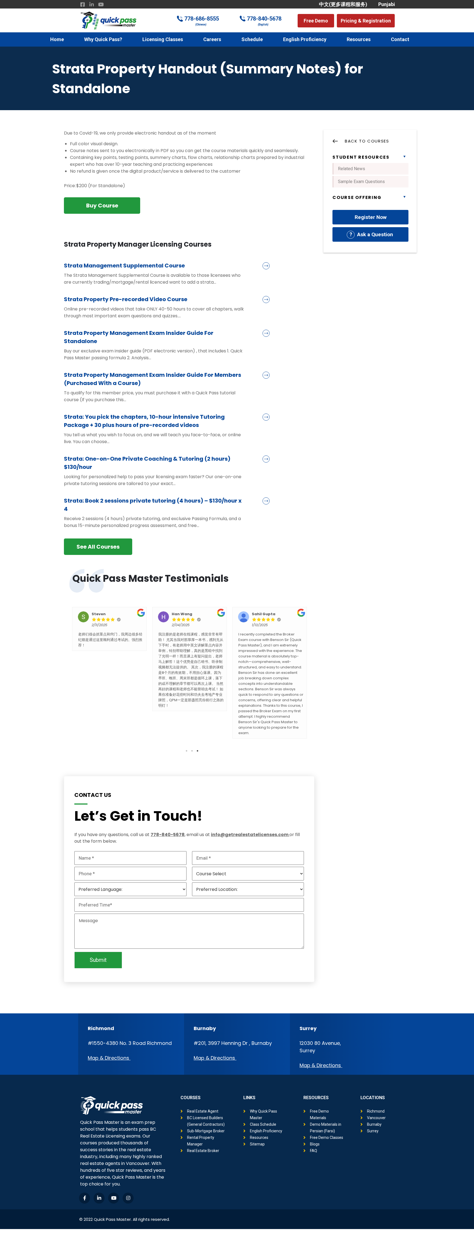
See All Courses (98, 547)
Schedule (252, 39)
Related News (351, 168)
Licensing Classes (162, 39)
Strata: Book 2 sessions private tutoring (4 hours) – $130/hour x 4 (153, 505)
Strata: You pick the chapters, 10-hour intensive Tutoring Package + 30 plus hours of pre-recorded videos (144, 421)
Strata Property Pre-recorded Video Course (125, 299)
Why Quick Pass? (103, 39)
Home (57, 39)
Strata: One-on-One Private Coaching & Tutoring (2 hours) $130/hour (147, 463)
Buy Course (102, 205)
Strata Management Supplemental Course (124, 265)
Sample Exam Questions (361, 181)
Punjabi (386, 4)
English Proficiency (304, 39)
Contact (400, 39)
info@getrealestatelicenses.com (250, 834)
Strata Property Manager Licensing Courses (137, 244)
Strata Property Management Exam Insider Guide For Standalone (138, 337)
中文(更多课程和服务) (343, 4)
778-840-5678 (264, 18)
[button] (316, 20)
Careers (212, 39)
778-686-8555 (201, 18)
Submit (98, 960)
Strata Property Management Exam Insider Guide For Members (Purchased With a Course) (152, 379)
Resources (359, 39)
